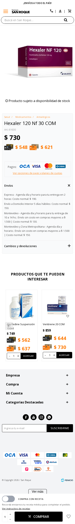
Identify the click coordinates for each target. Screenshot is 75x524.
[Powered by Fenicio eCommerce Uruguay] (67, 480)
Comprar (41, 516)
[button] (69, 19)
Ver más (37, 491)
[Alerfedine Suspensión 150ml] (21, 305)
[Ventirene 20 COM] (57, 305)
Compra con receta (30, 498)
